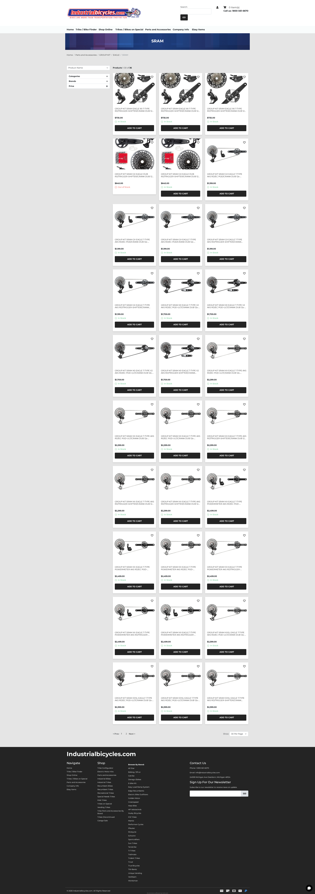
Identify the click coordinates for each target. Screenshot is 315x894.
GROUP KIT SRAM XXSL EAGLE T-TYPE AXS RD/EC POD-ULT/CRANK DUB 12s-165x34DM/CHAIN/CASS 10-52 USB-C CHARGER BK (225, 633)
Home (70, 29)
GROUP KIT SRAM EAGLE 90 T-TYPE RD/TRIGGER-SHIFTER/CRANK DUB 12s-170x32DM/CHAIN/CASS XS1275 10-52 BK (180, 110)
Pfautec (131, 828)
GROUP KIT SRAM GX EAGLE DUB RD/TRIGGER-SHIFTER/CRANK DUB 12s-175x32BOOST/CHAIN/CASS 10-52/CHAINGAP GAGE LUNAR (180, 175)
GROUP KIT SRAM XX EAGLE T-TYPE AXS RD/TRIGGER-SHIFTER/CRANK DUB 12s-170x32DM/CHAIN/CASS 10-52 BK (134, 502)
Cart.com (165, 893)
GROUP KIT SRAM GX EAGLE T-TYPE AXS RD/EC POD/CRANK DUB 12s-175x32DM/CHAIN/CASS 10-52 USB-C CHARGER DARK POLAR (178, 240)
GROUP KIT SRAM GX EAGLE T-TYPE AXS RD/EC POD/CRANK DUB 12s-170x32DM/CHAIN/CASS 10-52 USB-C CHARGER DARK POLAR (132, 240)
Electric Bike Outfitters (138, 794)
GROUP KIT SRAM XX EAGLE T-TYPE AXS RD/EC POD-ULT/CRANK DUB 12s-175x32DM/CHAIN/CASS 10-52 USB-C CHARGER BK (180, 437)
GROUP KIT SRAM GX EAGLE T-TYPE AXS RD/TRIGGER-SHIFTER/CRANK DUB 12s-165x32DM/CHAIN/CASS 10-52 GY (225, 240)
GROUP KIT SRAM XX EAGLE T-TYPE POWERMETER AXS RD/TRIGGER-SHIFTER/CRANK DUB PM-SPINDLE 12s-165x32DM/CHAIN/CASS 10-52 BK (226, 568)
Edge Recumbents (136, 791)
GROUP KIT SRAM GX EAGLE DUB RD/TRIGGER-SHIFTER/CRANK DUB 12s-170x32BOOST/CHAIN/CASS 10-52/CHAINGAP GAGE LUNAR (134, 175)
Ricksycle (132, 832)
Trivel (130, 862)
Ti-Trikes (131, 851)
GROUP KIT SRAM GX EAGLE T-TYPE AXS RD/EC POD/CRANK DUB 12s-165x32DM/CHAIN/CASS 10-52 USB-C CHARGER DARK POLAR (225, 175)
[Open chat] (309, 888)
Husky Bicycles (134, 813)
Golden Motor (134, 798)
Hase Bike (132, 806)
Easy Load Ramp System (139, 787)
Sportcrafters (134, 839)
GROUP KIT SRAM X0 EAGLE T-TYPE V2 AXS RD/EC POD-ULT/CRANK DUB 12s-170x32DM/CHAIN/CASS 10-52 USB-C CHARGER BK (226, 306)
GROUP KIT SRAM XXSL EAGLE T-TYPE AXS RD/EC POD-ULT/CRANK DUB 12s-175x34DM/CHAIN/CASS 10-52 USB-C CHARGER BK (179, 699)
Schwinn (132, 836)
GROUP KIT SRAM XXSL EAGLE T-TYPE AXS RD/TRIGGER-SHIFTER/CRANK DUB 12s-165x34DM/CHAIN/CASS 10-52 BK (226, 699)
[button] (217, 7)
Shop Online (105, 29)
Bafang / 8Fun (134, 772)
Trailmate (132, 854)
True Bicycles (134, 866)
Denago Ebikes (134, 779)
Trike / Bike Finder (86, 29)
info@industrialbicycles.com (208, 772)
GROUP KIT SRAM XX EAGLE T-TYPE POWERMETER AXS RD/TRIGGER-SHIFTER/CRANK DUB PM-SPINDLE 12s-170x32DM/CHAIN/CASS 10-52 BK (134, 633)
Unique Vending (135, 873)
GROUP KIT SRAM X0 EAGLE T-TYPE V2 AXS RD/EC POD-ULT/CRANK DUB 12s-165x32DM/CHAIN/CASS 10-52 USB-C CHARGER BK (180, 306)
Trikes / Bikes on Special (129, 29)
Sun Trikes (132, 843)
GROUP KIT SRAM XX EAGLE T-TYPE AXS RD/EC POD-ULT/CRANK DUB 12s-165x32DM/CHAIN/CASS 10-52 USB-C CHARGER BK (226, 371)
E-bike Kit (132, 783)
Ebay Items (198, 29)
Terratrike (132, 847)
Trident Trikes (134, 858)
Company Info (181, 29)
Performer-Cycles (135, 824)
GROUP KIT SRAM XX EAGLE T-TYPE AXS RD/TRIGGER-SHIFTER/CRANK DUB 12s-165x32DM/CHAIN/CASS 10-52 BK (226, 437)
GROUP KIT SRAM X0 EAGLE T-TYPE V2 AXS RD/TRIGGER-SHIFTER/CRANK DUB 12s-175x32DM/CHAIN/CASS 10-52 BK (180, 371)
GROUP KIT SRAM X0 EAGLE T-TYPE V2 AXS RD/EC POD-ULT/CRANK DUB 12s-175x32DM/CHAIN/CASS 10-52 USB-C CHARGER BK (134, 371)
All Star (131, 768)
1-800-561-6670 (202, 768)
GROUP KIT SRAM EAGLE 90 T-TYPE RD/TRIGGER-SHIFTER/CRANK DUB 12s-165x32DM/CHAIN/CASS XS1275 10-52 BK (134, 110)
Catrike (131, 776)
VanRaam (132, 877)
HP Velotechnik (134, 809)
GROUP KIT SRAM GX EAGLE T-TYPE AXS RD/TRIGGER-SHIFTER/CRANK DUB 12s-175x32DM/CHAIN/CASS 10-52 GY (133, 306)
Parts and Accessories (158, 29)
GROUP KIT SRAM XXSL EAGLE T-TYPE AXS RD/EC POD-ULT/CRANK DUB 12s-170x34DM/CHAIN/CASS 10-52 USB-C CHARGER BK (133, 699)
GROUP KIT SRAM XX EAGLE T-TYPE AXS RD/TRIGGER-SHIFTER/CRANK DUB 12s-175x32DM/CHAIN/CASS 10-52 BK (180, 502)
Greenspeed (133, 802)
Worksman (133, 881)
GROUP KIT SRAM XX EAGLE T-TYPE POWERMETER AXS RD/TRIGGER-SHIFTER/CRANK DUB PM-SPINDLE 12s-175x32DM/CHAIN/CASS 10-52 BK (180, 633)
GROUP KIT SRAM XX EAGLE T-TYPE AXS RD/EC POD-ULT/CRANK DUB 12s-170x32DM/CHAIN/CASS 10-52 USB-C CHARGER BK (134, 437)
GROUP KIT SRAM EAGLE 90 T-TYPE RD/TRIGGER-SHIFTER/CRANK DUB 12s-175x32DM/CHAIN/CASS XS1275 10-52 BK (226, 110)
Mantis (131, 821)
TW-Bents (132, 869)
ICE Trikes (132, 817)
